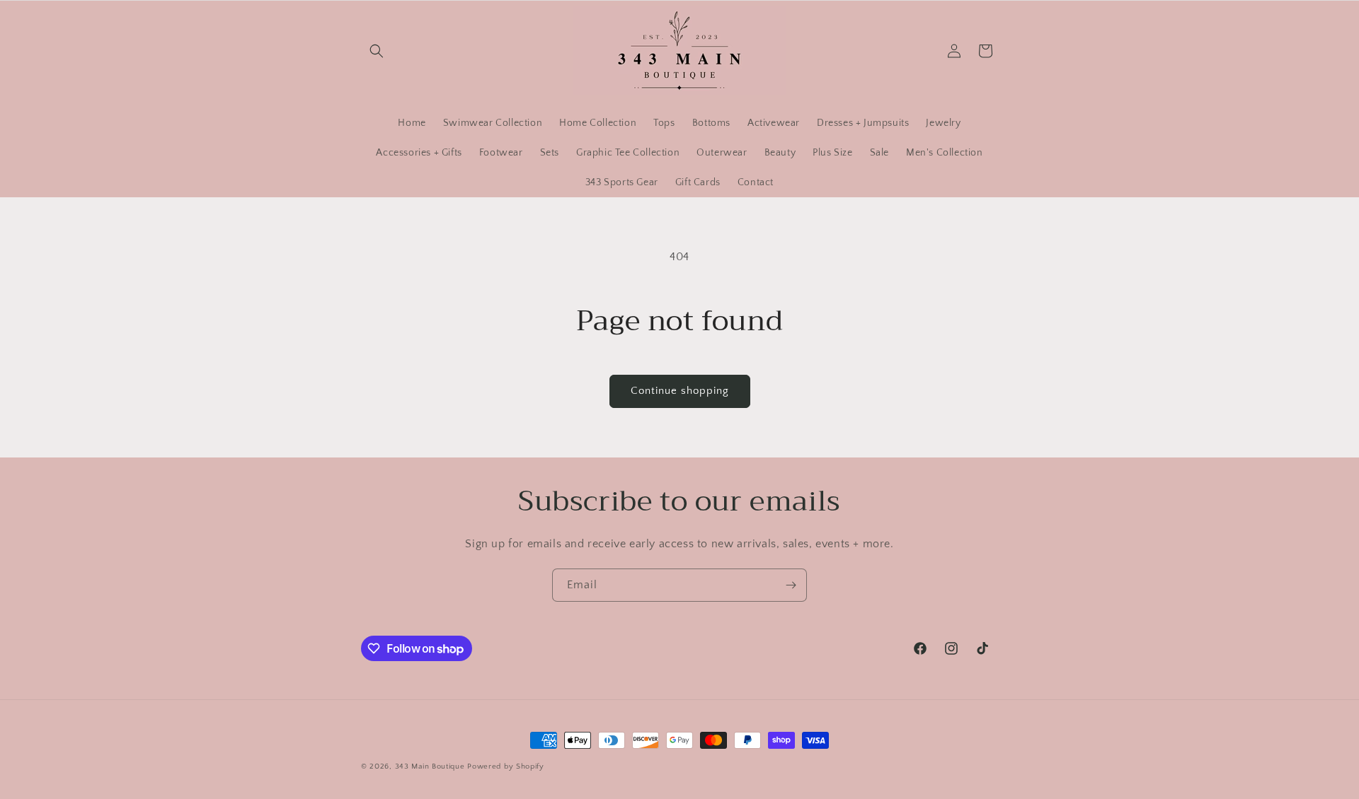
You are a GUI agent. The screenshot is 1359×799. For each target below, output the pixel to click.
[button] (376, 50)
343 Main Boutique (431, 766)
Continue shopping (680, 391)
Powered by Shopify (505, 766)
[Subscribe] (790, 585)
